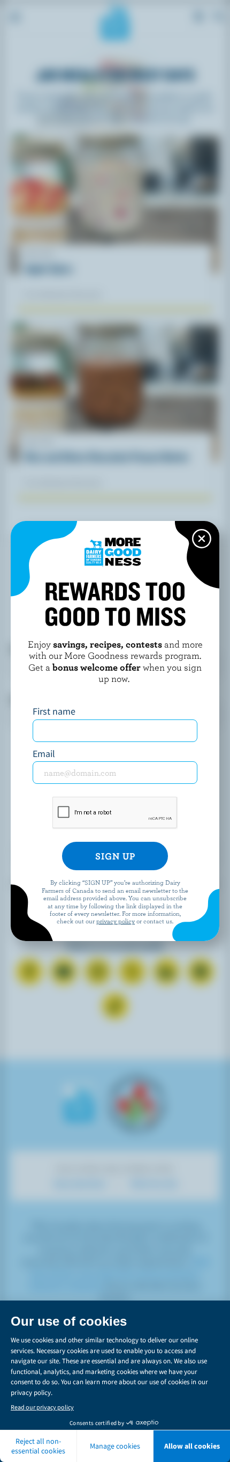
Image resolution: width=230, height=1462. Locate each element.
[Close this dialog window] (201, 538)
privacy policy (115, 920)
